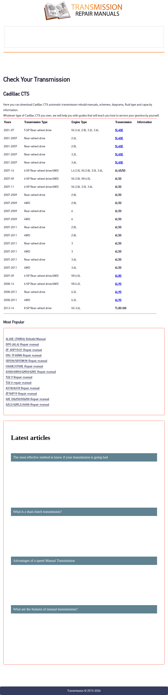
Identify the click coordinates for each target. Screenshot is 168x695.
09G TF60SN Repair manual (24, 355)
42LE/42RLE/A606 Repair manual (27, 404)
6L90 (118, 284)
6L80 (118, 275)
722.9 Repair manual (19, 377)
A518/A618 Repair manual (23, 388)
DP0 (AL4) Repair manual (22, 344)
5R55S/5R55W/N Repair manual (26, 360)
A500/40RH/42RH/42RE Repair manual (31, 371)
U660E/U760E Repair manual (24, 366)
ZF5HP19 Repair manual (21, 393)
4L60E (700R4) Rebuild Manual (26, 339)
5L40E (119, 130)
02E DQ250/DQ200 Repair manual (27, 399)
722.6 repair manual (19, 382)
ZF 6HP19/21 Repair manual (24, 350)
